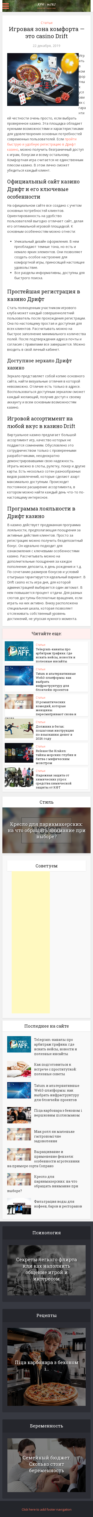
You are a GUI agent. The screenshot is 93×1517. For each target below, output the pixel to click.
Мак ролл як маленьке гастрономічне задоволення (54, 1136)
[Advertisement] (31, 942)
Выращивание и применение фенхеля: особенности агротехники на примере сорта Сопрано (43, 1158)
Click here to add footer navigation (47, 1509)
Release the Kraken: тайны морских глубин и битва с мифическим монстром (56, 757)
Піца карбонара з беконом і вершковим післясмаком (58, 1112)
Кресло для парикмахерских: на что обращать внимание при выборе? (47, 830)
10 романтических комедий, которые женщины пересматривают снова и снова (40, 710)
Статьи (46, 22)
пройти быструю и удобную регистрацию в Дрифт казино (42, 144)
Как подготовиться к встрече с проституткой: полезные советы (55, 1069)
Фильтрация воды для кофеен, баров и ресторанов (58, 1203)
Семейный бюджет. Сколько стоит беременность (47, 1463)
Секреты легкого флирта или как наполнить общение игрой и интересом (46, 1269)
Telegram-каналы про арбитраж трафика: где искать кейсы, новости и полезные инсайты (55, 655)
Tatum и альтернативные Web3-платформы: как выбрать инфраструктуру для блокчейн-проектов (56, 1092)
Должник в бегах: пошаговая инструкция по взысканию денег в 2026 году (55, 732)
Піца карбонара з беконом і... (46, 1365)
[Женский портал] (46, 5)
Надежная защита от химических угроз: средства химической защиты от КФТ (54, 781)
